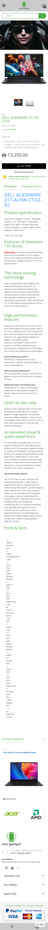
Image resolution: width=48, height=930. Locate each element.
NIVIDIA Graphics (31, 147)
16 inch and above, (22, 144)
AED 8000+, (36, 144)
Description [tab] (10, 186)
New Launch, (17, 147)
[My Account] (12, 926)
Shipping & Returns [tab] (31, 186)
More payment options (24, 172)
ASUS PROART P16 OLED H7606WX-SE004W (19, 753)
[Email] (18, 868)
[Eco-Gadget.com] (24, 5)
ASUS (5, 749)
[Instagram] (6, 868)
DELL (4, 114)
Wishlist (7, 137)
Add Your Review (8, 126)
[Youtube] (12, 868)
